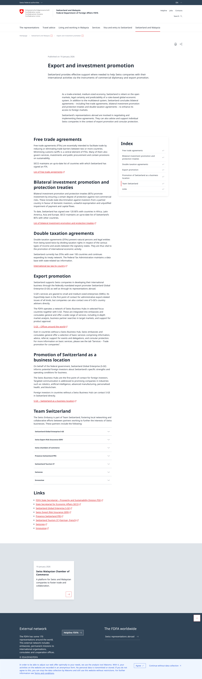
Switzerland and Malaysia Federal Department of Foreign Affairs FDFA (77, 11)
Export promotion (130, 169)
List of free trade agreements (48, 171)
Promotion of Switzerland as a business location (140, 176)
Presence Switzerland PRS (48, 516)
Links (124, 189)
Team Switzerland (130, 183)
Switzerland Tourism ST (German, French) (56, 520)
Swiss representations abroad (119, 636)
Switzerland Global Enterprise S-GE (53, 508)
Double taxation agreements (135, 164)
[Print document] (175, 44)
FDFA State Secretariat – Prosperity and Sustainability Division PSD (68, 500)
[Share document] (181, 44)
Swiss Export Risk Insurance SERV (52, 512)
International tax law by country (49, 265)
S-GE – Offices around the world (49, 326)
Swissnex (40, 524)
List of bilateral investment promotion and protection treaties (64, 223)
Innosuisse (41, 528)
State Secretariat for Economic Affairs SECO (57, 504)
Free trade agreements (132, 150)
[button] (29, 27)
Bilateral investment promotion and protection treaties (138, 157)
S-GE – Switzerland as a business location (54, 400)
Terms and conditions (44, 673)
